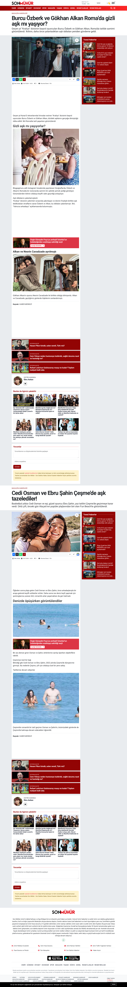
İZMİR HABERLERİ (79, 981)
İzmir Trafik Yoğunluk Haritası (102, 946)
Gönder (17, 467)
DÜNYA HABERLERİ (33, 979)
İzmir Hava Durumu (46, 946)
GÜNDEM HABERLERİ (49, 977)
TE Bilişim (109, 980)
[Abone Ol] (77, 79)
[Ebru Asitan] (17, 381)
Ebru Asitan (17, 83)
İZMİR (14, 8)
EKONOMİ (37, 8)
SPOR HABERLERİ (93, 977)
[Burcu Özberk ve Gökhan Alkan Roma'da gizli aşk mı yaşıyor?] (46, 57)
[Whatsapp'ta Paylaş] (20, 79)
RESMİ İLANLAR (82, 8)
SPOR (44, 8)
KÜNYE (14, 977)
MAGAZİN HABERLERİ (18, 979)
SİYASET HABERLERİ (64, 977)
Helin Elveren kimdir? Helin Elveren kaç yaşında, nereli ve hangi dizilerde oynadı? (46, 433)
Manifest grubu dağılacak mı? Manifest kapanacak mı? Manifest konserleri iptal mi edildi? (46, 410)
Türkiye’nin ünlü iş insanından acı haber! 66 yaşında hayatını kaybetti (68, 433)
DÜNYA (66, 8)
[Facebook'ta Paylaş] (13, 79)
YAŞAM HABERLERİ (52, 981)
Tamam (113, 984)
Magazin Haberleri (19, 13)
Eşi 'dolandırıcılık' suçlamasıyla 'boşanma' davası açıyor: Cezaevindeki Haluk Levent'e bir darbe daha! (23, 410)
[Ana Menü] (114, 8)
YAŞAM (59, 8)
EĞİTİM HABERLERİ (82, 979)
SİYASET (29, 8)
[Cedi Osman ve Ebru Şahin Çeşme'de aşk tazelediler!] (46, 532)
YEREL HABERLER (66, 981)
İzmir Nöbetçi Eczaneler (21, 946)
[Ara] (111, 8)
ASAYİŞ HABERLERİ (47, 979)
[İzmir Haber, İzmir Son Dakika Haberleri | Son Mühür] (22, 2)
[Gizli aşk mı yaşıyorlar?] (46, 157)
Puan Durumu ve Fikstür (21, 950)
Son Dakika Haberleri (72, 950)
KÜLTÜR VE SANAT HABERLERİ (20, 981)
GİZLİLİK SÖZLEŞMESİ (34, 977)
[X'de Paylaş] (17, 79)
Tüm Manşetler (44, 950)
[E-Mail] (25, 383)
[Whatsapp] (63, 940)
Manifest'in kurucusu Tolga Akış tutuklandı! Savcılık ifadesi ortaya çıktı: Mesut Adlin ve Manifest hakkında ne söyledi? (68, 411)
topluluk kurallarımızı (31, 473)
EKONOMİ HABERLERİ (79, 977)
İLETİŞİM (22, 977)
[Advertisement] (46, 99)
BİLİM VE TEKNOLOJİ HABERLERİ (65, 979)
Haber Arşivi (97, 950)
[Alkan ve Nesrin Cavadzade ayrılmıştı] (46, 272)
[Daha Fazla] (24, 79)
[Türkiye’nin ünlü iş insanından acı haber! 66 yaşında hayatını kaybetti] (68, 424)
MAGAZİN (51, 8)
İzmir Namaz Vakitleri (73, 946)
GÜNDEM (21, 8)
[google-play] (72, 958)
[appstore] (55, 958)
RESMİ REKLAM (95, 8)
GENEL (72, 8)
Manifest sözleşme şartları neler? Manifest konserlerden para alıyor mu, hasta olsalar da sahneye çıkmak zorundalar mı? (23, 435)
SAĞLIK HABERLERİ (38, 981)
